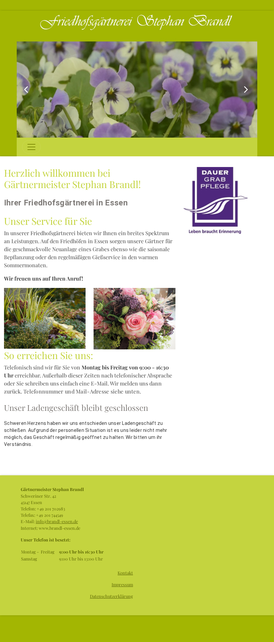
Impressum (122, 584)
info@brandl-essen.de (57, 521)
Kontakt (125, 573)
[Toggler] (31, 147)
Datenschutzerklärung (111, 596)
